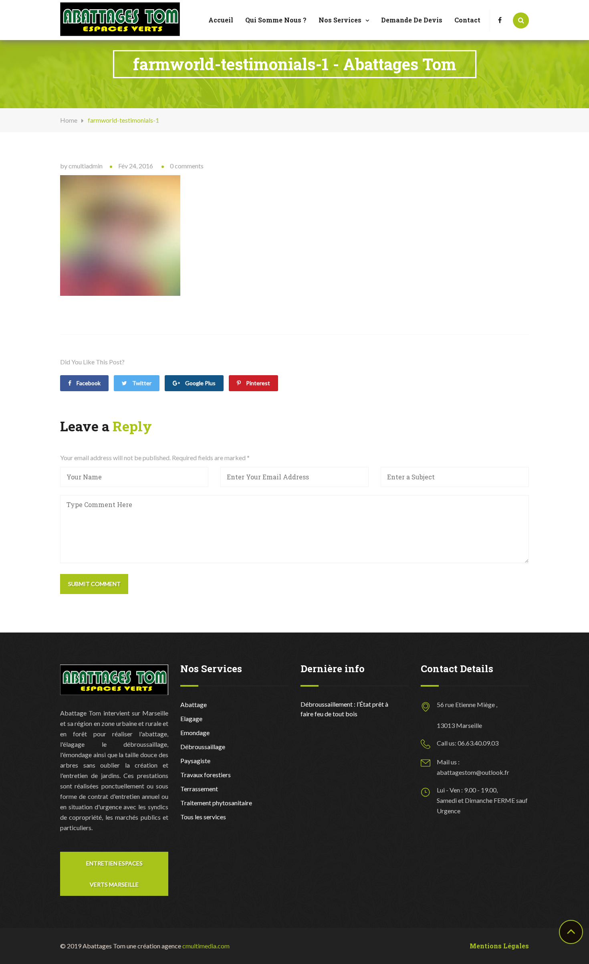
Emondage (195, 732)
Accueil (220, 20)
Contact (467, 20)
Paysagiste (195, 760)
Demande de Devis (411, 20)
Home (68, 120)
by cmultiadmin (81, 166)
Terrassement (199, 788)
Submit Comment (94, 583)
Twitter (141, 383)
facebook (88, 383)
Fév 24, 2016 (135, 166)
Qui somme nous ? (276, 20)
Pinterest (257, 383)
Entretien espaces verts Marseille (114, 874)
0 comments (187, 166)
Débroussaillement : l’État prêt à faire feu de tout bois (344, 708)
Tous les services (203, 817)
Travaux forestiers (205, 774)
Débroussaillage (202, 746)
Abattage (193, 704)
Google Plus (200, 383)
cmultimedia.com (206, 946)
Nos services (340, 20)
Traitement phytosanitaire (216, 802)
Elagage (191, 718)
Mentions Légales (499, 946)
